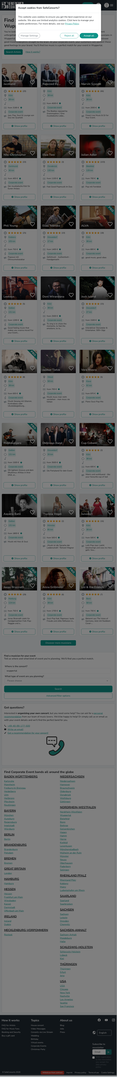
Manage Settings (29, 35)
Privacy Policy (72, 23)
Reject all (69, 35)
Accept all (89, 35)
